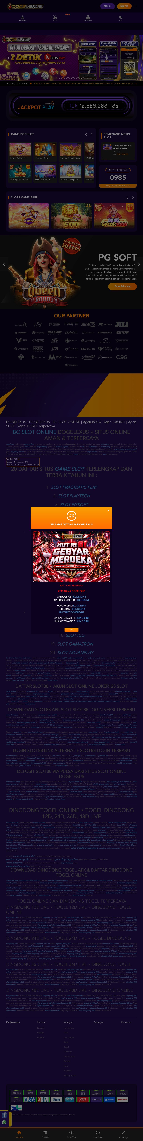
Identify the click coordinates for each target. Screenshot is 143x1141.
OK (71, 630)
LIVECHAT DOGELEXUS (71, 612)
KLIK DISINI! (79, 597)
